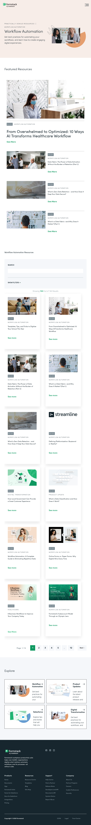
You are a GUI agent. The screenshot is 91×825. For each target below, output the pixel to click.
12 (71, 648)
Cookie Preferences (72, 790)
